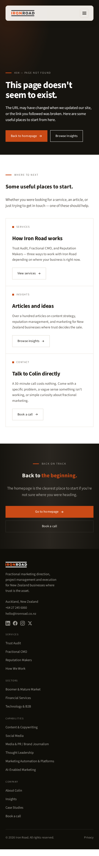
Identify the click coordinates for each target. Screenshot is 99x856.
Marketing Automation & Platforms (30, 761)
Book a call (25, 414)
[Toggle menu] (84, 13)
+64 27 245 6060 (16, 607)
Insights (11, 799)
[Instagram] (22, 623)
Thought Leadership (20, 752)
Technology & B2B (18, 706)
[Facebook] (15, 623)
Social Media (14, 735)
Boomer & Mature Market (23, 689)
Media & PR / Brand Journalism (27, 744)
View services (26, 273)
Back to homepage (24, 136)
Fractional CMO (16, 651)
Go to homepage (47, 511)
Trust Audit (13, 643)
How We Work (15, 668)
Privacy (88, 837)
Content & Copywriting (22, 727)
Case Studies (14, 807)
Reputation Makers (19, 660)
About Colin (14, 790)
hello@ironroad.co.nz (21, 613)
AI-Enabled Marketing (21, 769)
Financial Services (18, 698)
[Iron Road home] (23, 13)
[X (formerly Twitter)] (30, 623)
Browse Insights (66, 136)
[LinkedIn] (8, 623)
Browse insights (28, 341)
